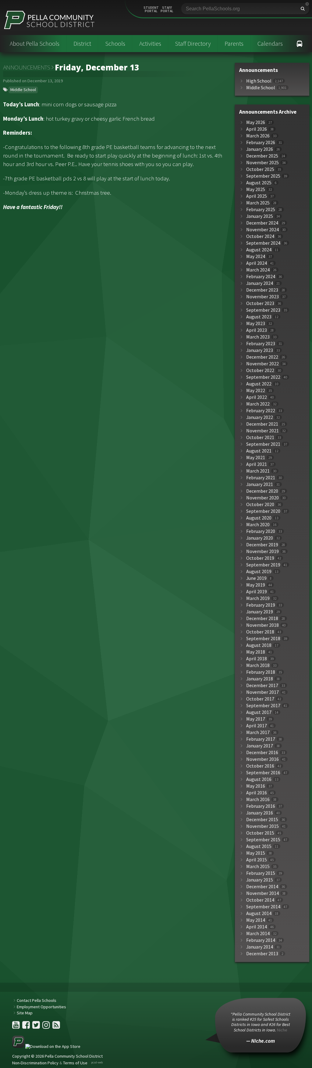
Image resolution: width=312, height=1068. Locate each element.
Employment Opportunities (41, 1006)
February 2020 (260, 531)
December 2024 (262, 223)
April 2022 (256, 397)
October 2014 (260, 900)
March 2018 (258, 665)
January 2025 (259, 216)
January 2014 (259, 947)
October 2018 (260, 632)
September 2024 (263, 243)
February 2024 (260, 276)
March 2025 (258, 203)
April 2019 (256, 591)
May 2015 (255, 853)
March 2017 (258, 732)
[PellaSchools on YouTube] (16, 1026)
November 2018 (262, 625)
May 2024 (255, 256)
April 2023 (256, 330)
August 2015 (258, 846)
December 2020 (262, 491)
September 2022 (263, 377)
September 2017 (263, 705)
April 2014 (256, 927)
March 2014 (258, 933)
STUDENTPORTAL (151, 9)
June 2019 (256, 578)
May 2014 (255, 920)
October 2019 (260, 558)
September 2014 (263, 907)
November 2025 (262, 162)
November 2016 (262, 759)
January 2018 (259, 679)
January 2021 (259, 484)
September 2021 (263, 444)
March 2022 (258, 404)
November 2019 (262, 551)
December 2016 (262, 752)
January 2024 (259, 283)
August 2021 (258, 451)
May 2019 (255, 585)
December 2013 (262, 953)
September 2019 (263, 565)
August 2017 (258, 712)
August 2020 (258, 518)
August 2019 (258, 571)
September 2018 (263, 638)
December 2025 (262, 156)
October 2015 (260, 833)
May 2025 (255, 189)
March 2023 (258, 337)
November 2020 (262, 498)
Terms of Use (75, 1063)
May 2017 (255, 719)
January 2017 (259, 746)
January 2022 (259, 417)
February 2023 (260, 343)
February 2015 (260, 873)
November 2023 (262, 297)
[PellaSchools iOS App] (46, 1046)
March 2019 (258, 598)
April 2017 (256, 726)
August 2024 (258, 250)
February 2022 (260, 410)
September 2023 (263, 310)
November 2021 (262, 431)
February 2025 (260, 209)
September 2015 (263, 840)
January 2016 (259, 813)
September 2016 (263, 772)
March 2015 (258, 866)
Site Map (25, 1013)
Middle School (23, 89)
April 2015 (256, 860)
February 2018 (260, 672)
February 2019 (260, 605)
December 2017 (262, 685)
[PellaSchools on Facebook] (26, 1026)
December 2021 (262, 424)
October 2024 (260, 236)
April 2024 (256, 263)
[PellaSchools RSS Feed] (56, 1026)
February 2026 (260, 142)
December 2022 (262, 357)
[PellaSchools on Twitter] (36, 1026)
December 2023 (262, 290)
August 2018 (258, 645)
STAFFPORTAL (167, 9)
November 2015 (262, 826)
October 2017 (260, 699)
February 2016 (260, 806)
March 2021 (258, 471)
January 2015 (259, 880)
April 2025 (256, 196)
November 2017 (262, 692)
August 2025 (258, 183)
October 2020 (260, 504)
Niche (282, 1030)
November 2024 (262, 229)
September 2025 (263, 176)
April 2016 (256, 793)
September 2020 (263, 511)
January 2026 (259, 149)
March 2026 (258, 136)
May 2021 (255, 457)
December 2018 (262, 618)
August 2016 (258, 779)
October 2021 (260, 437)
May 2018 (255, 652)
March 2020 (258, 524)
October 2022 (260, 370)
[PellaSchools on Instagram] (46, 1026)
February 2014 (260, 940)
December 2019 (262, 545)
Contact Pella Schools (36, 1000)
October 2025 (260, 169)
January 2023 (259, 350)
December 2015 (262, 819)
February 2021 (260, 478)
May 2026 (255, 122)
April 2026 (256, 129)
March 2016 (258, 799)
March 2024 (258, 270)
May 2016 (255, 786)
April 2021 (256, 464)
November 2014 (262, 893)
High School (258, 81)
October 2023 (260, 303)
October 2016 (260, 766)
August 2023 (258, 317)
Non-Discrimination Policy (35, 1063)
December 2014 (262, 886)
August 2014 (258, 913)
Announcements (26, 67)
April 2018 (256, 659)
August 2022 (258, 384)
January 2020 (259, 538)
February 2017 (260, 739)
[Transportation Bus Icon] (299, 43)
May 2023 (255, 323)
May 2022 (255, 390)
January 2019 (259, 612)
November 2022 (262, 364)
